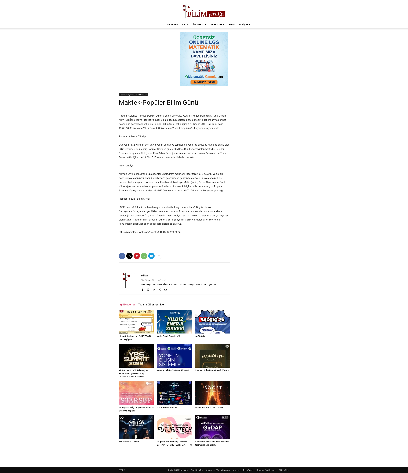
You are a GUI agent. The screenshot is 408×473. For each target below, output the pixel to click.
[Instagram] (149, 290)
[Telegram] (151, 256)
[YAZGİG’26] (212, 322)
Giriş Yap (244, 24)
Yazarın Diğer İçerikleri (151, 304)
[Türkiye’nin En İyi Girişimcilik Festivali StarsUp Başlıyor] (136, 393)
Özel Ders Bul (197, 470)
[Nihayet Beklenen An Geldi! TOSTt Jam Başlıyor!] (136, 322)
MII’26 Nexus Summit (129, 441)
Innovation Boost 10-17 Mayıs (209, 407)
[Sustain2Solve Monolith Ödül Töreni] (212, 356)
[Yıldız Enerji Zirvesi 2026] (174, 322)
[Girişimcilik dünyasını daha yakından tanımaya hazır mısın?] (212, 427)
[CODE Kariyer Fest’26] (174, 393)
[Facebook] (122, 256)
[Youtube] (166, 290)
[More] (159, 256)
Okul (185, 24)
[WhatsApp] (144, 256)
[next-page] (126, 451)
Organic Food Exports (266, 470)
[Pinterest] (137, 256)
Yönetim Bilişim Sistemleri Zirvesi (173, 370)
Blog (232, 24)
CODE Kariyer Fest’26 (167, 407)
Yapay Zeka (217, 24)
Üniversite (199, 24)
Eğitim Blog (284, 470)
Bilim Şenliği (248, 470)
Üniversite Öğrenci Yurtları (218, 470)
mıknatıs (236, 470)
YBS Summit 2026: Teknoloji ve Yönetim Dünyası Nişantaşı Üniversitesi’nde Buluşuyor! (133, 373)
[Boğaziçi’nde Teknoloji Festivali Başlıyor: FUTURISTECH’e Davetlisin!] (174, 427)
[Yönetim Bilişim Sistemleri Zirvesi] (174, 356)
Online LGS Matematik (178, 470)
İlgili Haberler (127, 304)
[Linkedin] (155, 290)
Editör (144, 275)
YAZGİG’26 (200, 336)
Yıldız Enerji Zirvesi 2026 (168, 336)
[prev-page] (121, 451)
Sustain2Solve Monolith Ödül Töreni (212, 370)
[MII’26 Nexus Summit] (136, 427)
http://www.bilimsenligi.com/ (153, 280)
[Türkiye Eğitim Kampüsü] (204, 10)
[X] (129, 256)
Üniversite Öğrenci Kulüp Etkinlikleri (133, 95)
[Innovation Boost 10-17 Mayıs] (212, 393)
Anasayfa (172, 24)
